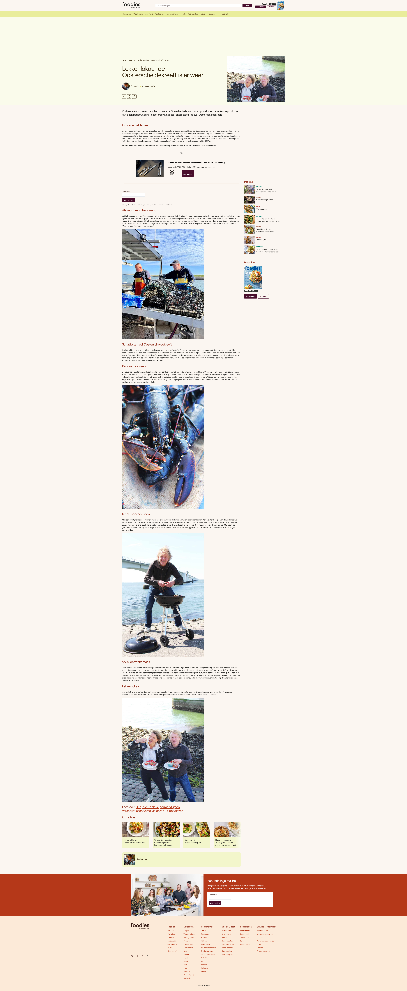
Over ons (170, 931)
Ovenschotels (188, 975)
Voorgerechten (189, 934)
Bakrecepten (226, 934)
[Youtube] (147, 955)
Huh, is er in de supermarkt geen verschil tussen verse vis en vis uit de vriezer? (153, 809)
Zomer (203, 931)
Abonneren (260, 7)
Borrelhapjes (188, 948)
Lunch (185, 951)
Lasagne (186, 971)
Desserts (186, 941)
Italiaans (204, 968)
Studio (169, 948)
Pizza (185, 965)
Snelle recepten (207, 951)
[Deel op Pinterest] (134, 96)
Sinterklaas (244, 937)
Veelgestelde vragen (264, 934)
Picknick (204, 937)
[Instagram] (132, 955)
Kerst (242, 941)
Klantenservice (262, 931)
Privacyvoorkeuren (264, 951)
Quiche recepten (228, 944)
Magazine (171, 934)
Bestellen (271, 7)
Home (124, 60)
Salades (186, 954)
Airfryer (204, 941)
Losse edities (172, 941)
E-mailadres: (126, 191)
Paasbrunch (244, 934)
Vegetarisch (205, 944)
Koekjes (224, 937)
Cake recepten (227, 941)
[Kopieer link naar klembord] (124, 96)
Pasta (185, 961)
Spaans (204, 965)
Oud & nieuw (245, 944)
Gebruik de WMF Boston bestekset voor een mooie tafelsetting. (196, 162)
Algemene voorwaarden (266, 941)
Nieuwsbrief (171, 951)
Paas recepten (245, 931)
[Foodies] (137, 5)
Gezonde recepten (208, 954)
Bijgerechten (188, 944)
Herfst (203, 971)
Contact (260, 937)
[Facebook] (137, 955)
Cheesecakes (227, 951)
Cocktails (187, 978)
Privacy (260, 944)
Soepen (186, 931)
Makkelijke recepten (208, 948)
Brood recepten (228, 948)
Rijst (185, 968)
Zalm (203, 961)
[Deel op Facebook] (129, 96)
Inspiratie (132, 60)
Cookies (260, 948)
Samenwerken (172, 944)
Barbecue (205, 934)
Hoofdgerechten (189, 937)
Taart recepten (227, 954)
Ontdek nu (187, 174)
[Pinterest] (142, 955)
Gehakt (204, 958)
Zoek (247, 5)
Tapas (185, 958)
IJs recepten (226, 931)
